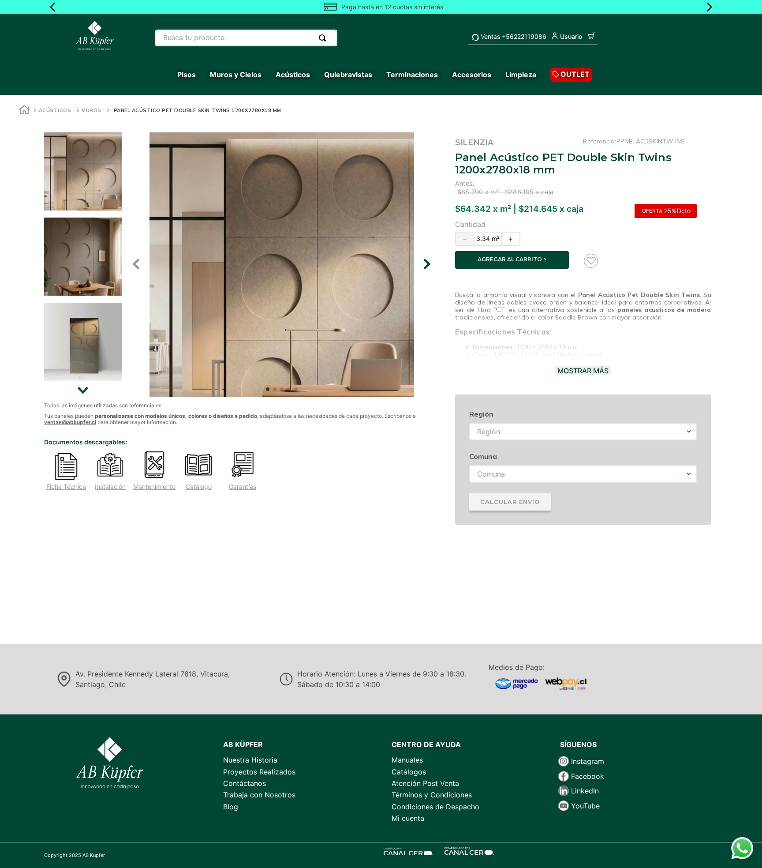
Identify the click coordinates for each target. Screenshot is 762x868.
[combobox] (246, 38)
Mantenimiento (154, 486)
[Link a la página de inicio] (24, 111)
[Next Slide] (709, 7)
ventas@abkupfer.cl (70, 422)
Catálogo (199, 486)
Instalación (110, 486)
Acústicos (55, 110)
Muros (91, 110)
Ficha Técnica (66, 486)
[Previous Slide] (53, 7)
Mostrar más (583, 370)
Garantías (242, 486)
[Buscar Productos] (324, 37)
